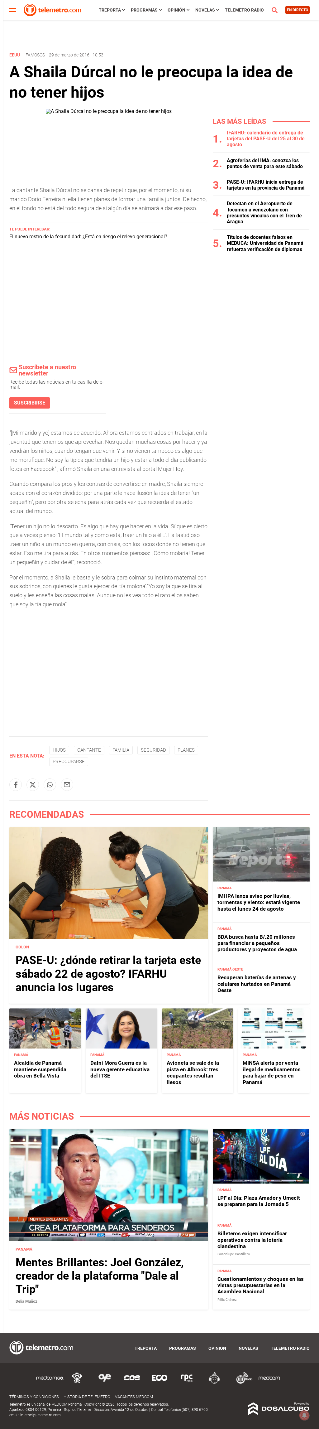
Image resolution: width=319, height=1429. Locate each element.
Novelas (205, 10)
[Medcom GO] (50, 1383)
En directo (297, 10)
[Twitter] (33, 785)
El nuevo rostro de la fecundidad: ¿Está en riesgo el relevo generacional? (88, 237)
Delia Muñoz (26, 1301)
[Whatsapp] (50, 785)
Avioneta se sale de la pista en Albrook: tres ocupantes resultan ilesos (193, 1072)
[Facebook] (15, 785)
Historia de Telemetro (87, 1396)
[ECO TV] (159, 1383)
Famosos (35, 54)
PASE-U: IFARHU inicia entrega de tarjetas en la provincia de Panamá (266, 185)
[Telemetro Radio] (241, 1383)
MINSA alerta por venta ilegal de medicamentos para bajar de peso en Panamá (272, 1072)
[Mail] (67, 785)
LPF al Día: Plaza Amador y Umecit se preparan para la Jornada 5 (258, 1201)
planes (186, 750)
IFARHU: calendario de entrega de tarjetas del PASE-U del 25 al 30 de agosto (266, 139)
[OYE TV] (104, 1383)
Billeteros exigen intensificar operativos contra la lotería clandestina (252, 1239)
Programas (144, 10)
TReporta (110, 10)
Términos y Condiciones (34, 1396)
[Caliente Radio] (214, 1383)
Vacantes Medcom (134, 1396)
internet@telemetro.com (40, 1415)
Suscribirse (29, 403)
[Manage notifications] (304, 1415)
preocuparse (69, 761)
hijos (59, 750)
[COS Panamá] (132, 1383)
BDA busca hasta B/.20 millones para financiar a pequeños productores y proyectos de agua (257, 943)
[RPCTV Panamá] (77, 1383)
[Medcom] (269, 1383)
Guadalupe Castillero (233, 1254)
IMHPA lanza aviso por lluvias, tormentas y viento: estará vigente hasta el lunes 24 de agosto (258, 902)
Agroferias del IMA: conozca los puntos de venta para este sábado (265, 163)
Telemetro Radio (244, 10)
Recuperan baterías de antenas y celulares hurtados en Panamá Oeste (256, 983)
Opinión (176, 10)
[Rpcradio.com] (187, 1383)
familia (120, 750)
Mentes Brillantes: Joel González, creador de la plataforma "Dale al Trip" (100, 1276)
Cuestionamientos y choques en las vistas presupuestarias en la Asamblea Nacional (260, 1285)
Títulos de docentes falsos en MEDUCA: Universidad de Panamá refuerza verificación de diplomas (265, 243)
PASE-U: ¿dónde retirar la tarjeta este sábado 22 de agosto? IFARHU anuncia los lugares (108, 974)
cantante (89, 750)
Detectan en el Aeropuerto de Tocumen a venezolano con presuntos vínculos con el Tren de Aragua (264, 213)
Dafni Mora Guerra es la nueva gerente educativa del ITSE (120, 1069)
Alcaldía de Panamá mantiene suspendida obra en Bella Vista (40, 1069)
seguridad (153, 750)
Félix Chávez (226, 1300)
